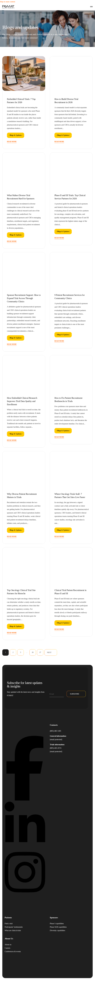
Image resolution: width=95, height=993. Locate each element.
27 (40, 652)
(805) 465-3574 (55, 748)
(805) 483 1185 (55, 731)
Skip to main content (7, 2)
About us (8, 944)
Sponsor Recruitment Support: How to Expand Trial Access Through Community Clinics (24, 298)
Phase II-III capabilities (58, 927)
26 (32, 652)
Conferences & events (13, 951)
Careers (7, 948)
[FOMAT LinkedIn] (25, 847)
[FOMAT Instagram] (25, 894)
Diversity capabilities (57, 930)
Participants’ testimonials (14, 927)
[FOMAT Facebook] (25, 800)
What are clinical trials (13, 930)
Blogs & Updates (15, 135)
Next (49, 652)
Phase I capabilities (57, 923)
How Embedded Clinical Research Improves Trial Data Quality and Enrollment (22, 401)
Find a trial (9, 923)
